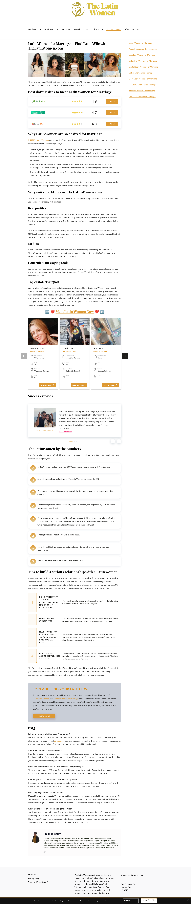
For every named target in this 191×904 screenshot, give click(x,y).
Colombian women (41, 698)
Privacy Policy (33, 878)
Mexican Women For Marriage (142, 90)
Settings (127, 900)
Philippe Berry (52, 833)
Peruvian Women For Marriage (142, 96)
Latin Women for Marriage (140, 43)
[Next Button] (125, 356)
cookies (47, 901)
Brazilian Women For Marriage (142, 55)
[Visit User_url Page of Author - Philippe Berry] (45, 852)
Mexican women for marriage (66, 698)
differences (59, 741)
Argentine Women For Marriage (143, 49)
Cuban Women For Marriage (141, 73)
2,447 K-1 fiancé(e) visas (38, 140)
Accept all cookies (149, 900)
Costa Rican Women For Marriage (143, 67)
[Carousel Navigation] (116, 441)
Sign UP (112, 101)
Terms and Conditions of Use (39, 882)
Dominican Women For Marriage (143, 78)
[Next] (119, 441)
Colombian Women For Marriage (143, 61)
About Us (32, 874)
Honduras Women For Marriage (142, 84)
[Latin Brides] (95, 9)
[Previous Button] (24, 356)
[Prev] (113, 441)
